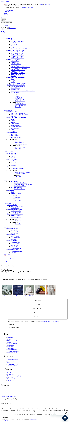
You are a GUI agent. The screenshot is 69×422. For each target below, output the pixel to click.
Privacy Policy (11, 361)
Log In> (41, 4)
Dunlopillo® (18, 98)
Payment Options (12, 349)
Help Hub (10, 337)
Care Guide (10, 348)
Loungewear (51, 296)
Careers (9, 362)
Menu (2, 29)
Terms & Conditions (12, 359)
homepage (45, 279)
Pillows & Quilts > (37, 308)
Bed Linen (7, 296)
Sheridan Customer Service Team (50, 321)
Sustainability (11, 374)
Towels (18, 296)
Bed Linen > (38, 300)
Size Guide (10, 346)
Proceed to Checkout (6, 22)
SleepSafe (10, 372)
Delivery (9, 339)
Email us (3, 396)
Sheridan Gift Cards (12, 352)
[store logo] (11, 28)
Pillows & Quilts (29, 296)
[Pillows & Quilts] (29, 294)
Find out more (33, 419)
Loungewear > (37, 316)
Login (2, 420)
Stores (5, 260)
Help (5, 261)
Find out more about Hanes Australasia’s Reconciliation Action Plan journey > (34, 414)
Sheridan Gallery (11, 378)
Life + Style (10, 377)
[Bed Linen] (7, 294)
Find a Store (10, 345)
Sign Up (6, 420)
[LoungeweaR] (51, 294)
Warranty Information (13, 351)
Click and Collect (12, 340)
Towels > (38, 304)
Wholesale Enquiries (12, 364)
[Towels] (18, 294)
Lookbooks (18, 96)
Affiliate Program (12, 365)
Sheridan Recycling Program (15, 375)
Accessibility (10, 380)
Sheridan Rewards (12, 343)
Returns (9, 342)
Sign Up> (47, 4)
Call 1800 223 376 (11, 396)
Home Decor (40, 296)
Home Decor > (37, 312)
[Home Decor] (40, 294)
